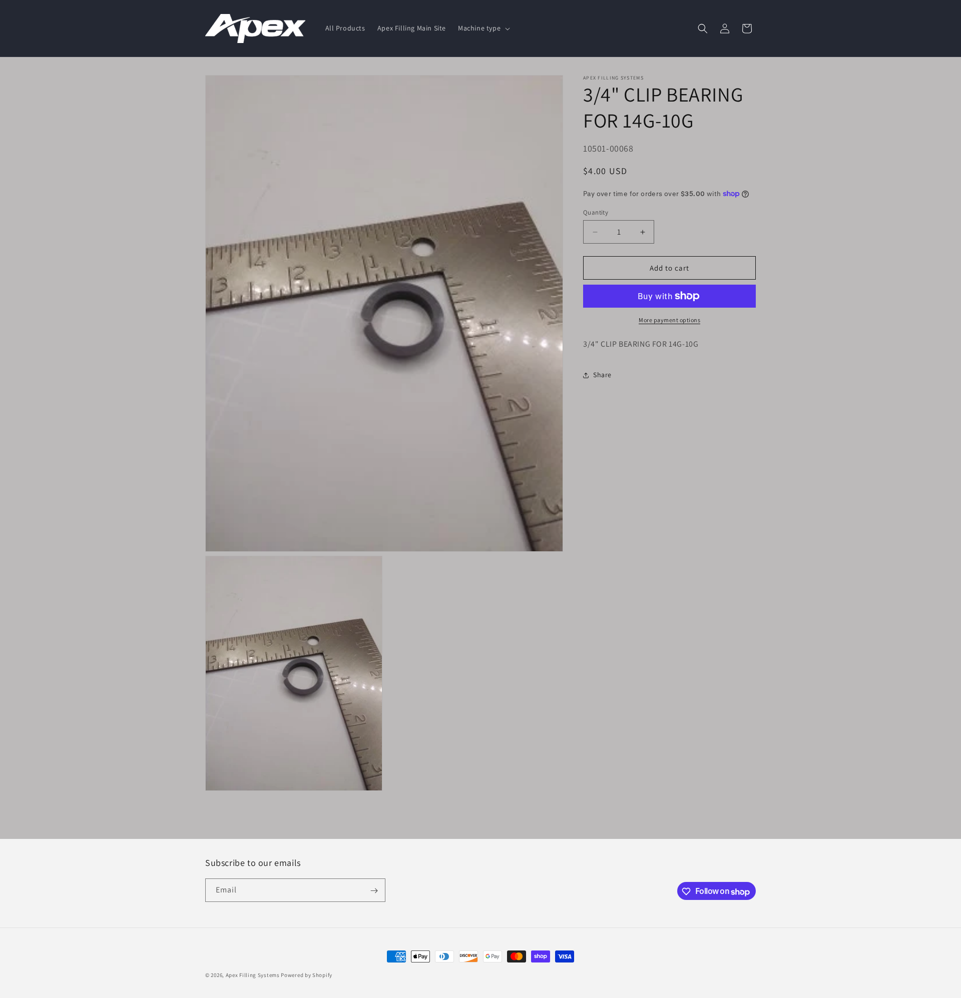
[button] (483, 28)
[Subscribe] (374, 890)
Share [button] (602, 374)
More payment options (669, 320)
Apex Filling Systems (253, 974)
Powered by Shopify (306, 974)
